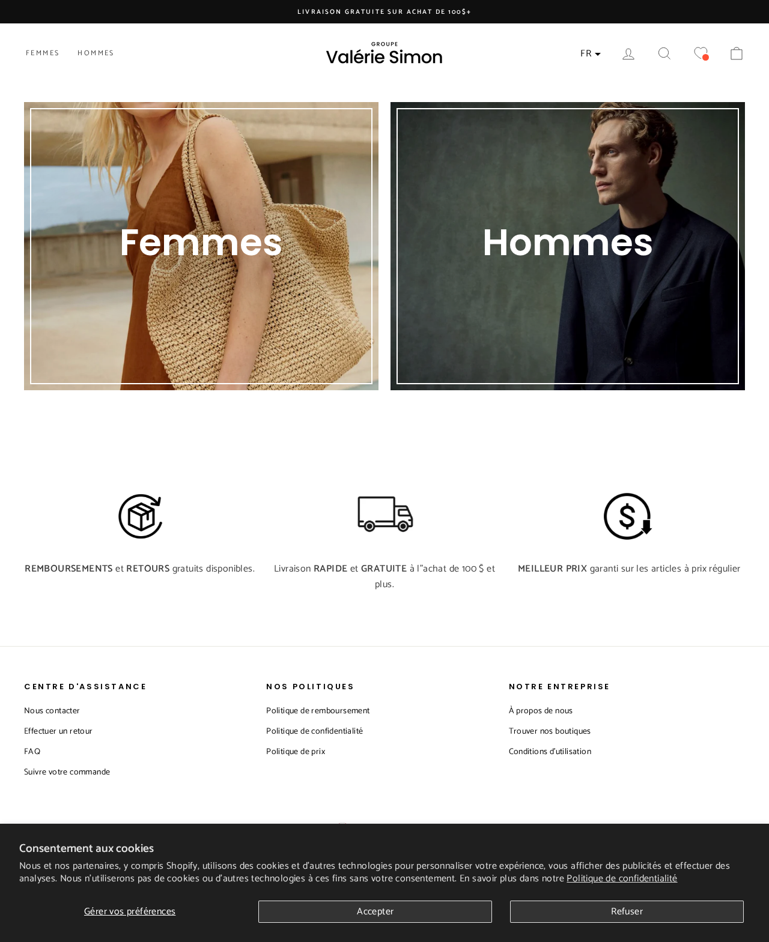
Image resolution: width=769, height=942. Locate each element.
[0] (700, 54)
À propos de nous (541, 711)
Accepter (375, 912)
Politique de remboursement (317, 711)
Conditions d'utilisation (550, 752)
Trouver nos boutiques (550, 731)
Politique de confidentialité (622, 879)
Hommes (96, 53)
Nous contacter (52, 711)
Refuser (627, 912)
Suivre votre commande (67, 772)
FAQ (32, 752)
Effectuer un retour (58, 731)
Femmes (42, 53)
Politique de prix (295, 752)
